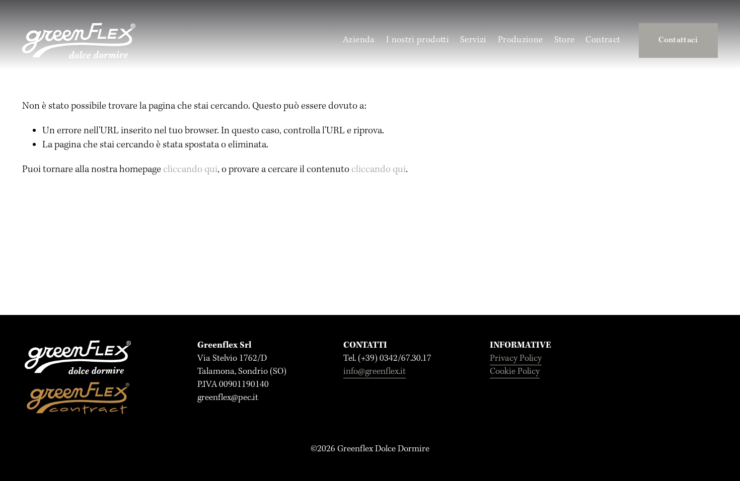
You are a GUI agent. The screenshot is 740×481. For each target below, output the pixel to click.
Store (564, 40)
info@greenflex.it (374, 371)
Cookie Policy (515, 371)
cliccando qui (190, 169)
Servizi (473, 40)
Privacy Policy (516, 358)
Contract (602, 40)
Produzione (520, 40)
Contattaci (678, 40)
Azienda (359, 40)
